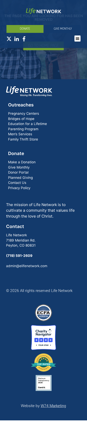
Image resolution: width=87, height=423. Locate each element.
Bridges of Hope (21, 119)
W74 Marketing (53, 405)
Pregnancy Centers (23, 113)
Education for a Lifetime (27, 124)
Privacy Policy (19, 188)
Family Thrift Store (23, 139)
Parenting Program (23, 129)
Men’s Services (20, 134)
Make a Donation (22, 162)
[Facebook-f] (24, 38)
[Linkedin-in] (16, 38)
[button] (77, 38)
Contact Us (17, 183)
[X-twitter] (9, 38)
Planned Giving (20, 178)
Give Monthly (19, 167)
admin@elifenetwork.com (26, 266)
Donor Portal (18, 172)
